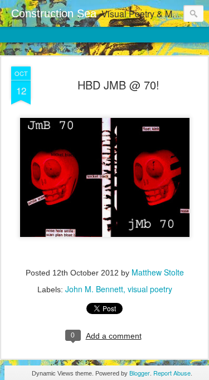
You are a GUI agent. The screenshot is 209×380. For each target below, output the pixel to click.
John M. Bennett (94, 288)
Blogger (139, 372)
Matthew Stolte (158, 272)
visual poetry (150, 288)
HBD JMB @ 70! (118, 85)
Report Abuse (172, 372)
